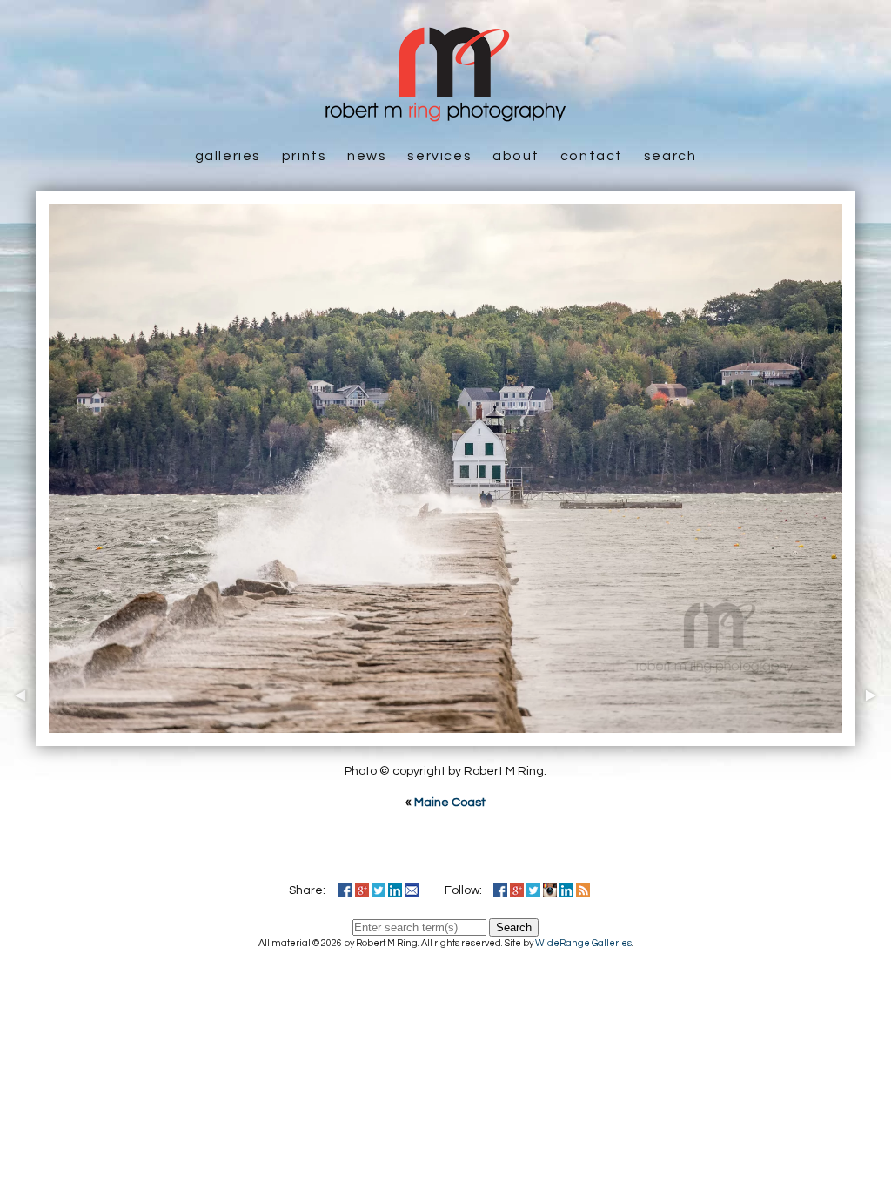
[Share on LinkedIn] (395, 890)
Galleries (228, 156)
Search (670, 156)
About (515, 156)
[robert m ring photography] (445, 113)
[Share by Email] (412, 890)
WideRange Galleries (583, 943)
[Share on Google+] (362, 890)
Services (439, 156)
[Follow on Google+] (517, 890)
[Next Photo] (873, 737)
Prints (304, 156)
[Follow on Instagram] (550, 890)
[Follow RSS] (583, 890)
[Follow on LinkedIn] (566, 890)
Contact (591, 156)
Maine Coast (450, 802)
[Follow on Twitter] (533, 890)
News (366, 156)
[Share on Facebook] (345, 890)
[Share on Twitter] (378, 890)
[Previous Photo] (18, 737)
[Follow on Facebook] (500, 890)
